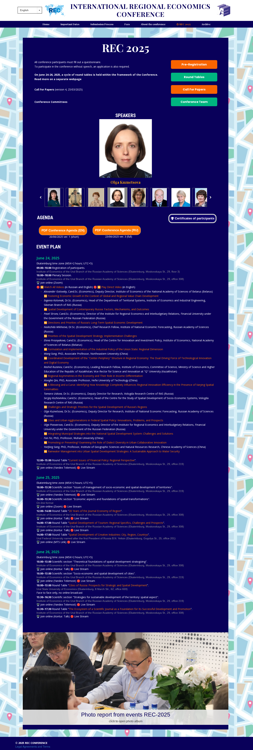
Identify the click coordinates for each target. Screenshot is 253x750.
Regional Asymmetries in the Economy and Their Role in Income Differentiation (95, 376)
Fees (127, 24)
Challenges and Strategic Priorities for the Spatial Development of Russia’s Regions (97, 407)
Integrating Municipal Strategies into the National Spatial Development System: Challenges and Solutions (110, 433)
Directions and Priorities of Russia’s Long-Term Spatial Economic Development (95, 322)
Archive (206, 24)
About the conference (153, 24)
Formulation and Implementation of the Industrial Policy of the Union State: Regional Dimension (105, 349)
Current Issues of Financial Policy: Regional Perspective (102, 460)
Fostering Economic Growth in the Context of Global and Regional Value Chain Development (103, 296)
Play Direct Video (111, 287)
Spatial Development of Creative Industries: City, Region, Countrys (108, 534)
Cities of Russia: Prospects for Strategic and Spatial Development (108, 585)
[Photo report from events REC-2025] (125, 678)
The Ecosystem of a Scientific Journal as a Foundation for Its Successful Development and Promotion (130, 609)
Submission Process (101, 24)
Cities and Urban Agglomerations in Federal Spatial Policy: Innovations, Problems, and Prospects (105, 420)
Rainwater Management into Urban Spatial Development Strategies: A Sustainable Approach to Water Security (114, 451)
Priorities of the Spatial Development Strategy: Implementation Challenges (92, 336)
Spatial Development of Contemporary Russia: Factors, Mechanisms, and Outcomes (98, 309)
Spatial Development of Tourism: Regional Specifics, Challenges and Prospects (116, 522)
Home (46, 24)
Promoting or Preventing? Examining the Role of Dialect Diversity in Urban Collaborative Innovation (107, 442)
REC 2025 (183, 24)
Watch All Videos (54, 287)
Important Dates (70, 24)
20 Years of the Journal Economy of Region (95, 511)
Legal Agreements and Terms (32, 746)
